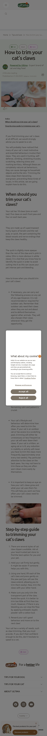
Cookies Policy (30, 378)
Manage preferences (23, 385)
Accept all (23, 392)
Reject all (23, 398)
